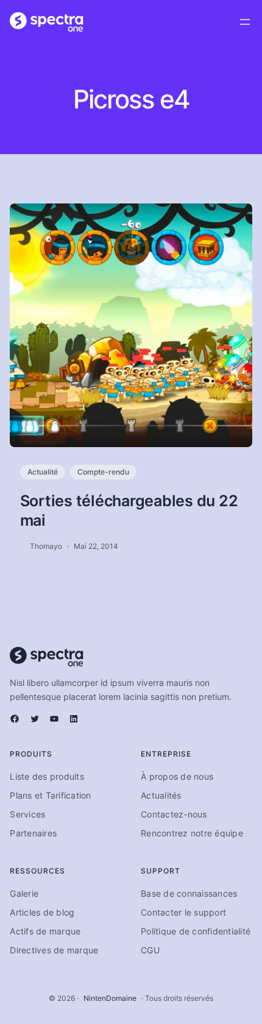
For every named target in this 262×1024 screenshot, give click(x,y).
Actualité (42, 471)
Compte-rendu (103, 471)
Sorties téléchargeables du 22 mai (129, 510)
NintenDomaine (109, 998)
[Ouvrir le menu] (245, 22)
